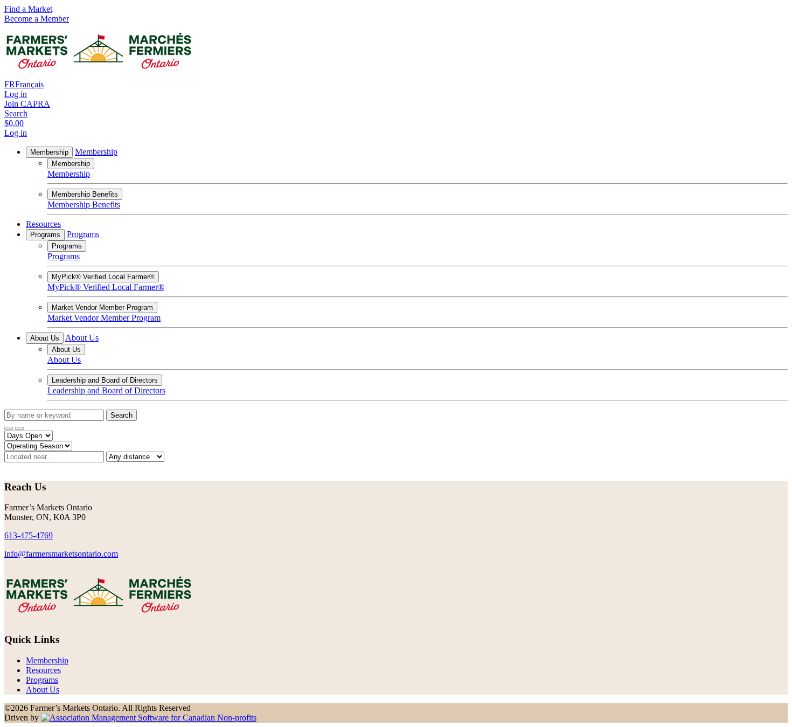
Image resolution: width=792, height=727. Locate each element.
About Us (44, 338)
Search (121, 415)
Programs (45, 235)
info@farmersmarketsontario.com (61, 553)
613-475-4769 (28, 535)
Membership (49, 152)
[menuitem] (47, 660)
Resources (43, 224)
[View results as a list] (19, 428)
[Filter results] (8, 428)
